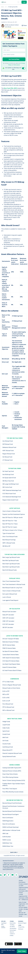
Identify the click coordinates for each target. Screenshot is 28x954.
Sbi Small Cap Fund (8, 471)
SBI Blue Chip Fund (8, 481)
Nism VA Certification (8, 824)
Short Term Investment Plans (11, 581)
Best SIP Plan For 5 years (9, 527)
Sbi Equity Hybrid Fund (9, 478)
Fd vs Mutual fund (7, 704)
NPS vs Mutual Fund (8, 710)
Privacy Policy (21, 927)
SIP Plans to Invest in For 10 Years (12, 530)
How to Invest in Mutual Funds (11, 511)
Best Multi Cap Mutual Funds (11, 567)
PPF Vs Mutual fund (8, 707)
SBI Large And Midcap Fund (10, 484)
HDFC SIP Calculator (8, 618)
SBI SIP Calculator (7, 627)
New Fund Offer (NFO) (11, 88)
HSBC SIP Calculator (8, 621)
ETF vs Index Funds (8, 682)
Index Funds (6, 728)
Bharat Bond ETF (7, 750)
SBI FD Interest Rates (8, 645)
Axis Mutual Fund (7, 441)
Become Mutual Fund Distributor (12, 803)
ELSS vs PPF (5, 691)
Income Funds (6, 744)
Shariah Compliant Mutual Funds (12, 753)
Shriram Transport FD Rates (10, 639)
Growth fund (6, 734)
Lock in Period (6, 597)
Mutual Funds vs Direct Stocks (11, 688)
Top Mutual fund (3, 923)
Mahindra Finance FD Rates (10, 642)
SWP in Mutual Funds (8, 543)
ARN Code (5, 833)
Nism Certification (7, 817)
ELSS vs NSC (6, 697)
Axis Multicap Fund (8, 474)
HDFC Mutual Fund (8, 450)
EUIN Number (6, 837)
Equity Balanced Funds (9, 756)
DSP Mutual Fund (7, 444)
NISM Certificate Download (10, 827)
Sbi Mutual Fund (7, 457)
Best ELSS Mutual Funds (9, 570)
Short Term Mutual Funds (10, 536)
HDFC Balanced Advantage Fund (11, 490)
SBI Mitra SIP (6, 546)
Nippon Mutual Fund (8, 454)
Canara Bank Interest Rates (10, 654)
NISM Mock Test (7, 843)
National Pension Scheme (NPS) (11, 771)
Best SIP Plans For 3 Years (10, 524)
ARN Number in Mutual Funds (11, 830)
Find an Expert (13, 930)
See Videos (12, 926)
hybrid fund (5, 731)
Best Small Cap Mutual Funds (11, 564)
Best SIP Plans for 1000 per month (12, 517)
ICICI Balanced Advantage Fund (11, 497)
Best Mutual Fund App (9, 540)
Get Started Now (14, 59)
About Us (12, 932)
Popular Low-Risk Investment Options (13, 514)
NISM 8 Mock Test (7, 846)
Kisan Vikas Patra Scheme (10, 774)
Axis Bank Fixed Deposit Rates (11, 664)
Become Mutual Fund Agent (10, 814)
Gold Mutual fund (7, 747)
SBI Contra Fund (7, 487)
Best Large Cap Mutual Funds (11, 557)
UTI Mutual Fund (7, 460)
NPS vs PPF (5, 694)
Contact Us (12, 933)
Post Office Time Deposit (9, 788)
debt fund (5, 737)
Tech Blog (12, 924)
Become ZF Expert (22, 923)
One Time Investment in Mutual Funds (13, 584)
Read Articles (13, 923)
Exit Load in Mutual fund (9, 594)
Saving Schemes (3, 927)
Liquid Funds (6, 725)
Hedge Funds (6, 721)
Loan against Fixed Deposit (10, 600)
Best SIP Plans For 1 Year (9, 521)
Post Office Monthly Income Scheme (12, 792)
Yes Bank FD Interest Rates (10, 651)
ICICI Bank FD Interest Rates (10, 661)
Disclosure (20, 929)
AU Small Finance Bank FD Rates (11, 670)
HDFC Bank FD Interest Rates (11, 658)
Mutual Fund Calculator (9, 611)
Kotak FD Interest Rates (9, 667)
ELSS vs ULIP (6, 701)
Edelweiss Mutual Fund (9, 447)
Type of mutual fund (8, 533)
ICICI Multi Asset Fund (9, 493)
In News (11, 935)
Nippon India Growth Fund (10, 500)
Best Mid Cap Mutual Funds (10, 560)
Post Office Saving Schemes (10, 777)
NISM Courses (6, 840)
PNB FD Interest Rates (9, 648)
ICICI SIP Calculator (8, 624)
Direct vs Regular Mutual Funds (11, 685)
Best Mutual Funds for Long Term (12, 587)
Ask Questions (13, 928)
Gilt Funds (5, 740)
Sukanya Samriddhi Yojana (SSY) (11, 768)
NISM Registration (7, 821)
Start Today (22, 951)
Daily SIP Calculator (8, 615)
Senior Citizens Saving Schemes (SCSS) (13, 780)
